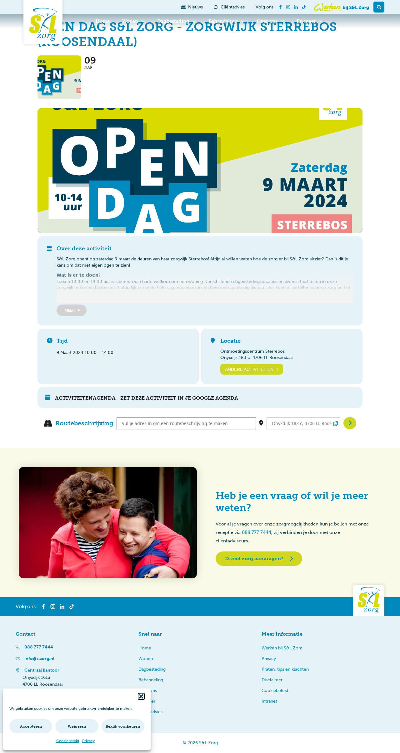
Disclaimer (272, 680)
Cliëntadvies (150, 712)
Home (103, 21)
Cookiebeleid (67, 741)
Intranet (269, 701)
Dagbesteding (173, 21)
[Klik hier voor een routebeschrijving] (349, 423)
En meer (306, 21)
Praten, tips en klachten (285, 669)
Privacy (88, 741)
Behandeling (223, 21)
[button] (141, 696)
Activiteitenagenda (85, 398)
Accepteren (31, 726)
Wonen (130, 21)
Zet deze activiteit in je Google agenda (179, 398)
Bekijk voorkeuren (123, 726)
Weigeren (77, 726)
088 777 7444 (256, 532)
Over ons (267, 21)
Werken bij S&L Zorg (282, 648)
